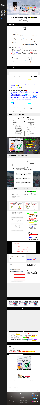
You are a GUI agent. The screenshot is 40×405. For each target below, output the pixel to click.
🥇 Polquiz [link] (2, 19)
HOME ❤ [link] (2, 8)
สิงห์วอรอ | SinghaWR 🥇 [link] (3, 12)
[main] (23, 18)
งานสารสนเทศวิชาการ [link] (3, 15)
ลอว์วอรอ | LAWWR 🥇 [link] (3, 11)
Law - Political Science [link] (3, 13)
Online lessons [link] (2, 9)
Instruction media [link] (3, 14)
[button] (39, 1)
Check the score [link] (3, 10)
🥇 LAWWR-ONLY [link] (3, 18)
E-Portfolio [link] (2, 16)
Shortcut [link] (2, 17)
